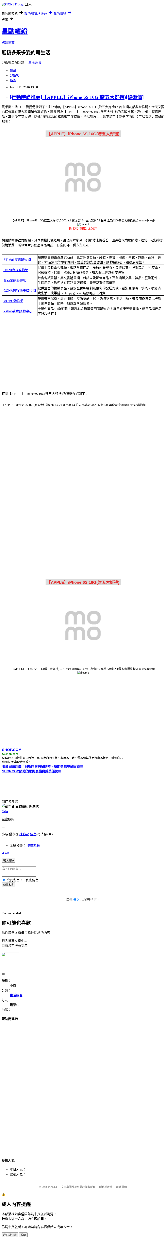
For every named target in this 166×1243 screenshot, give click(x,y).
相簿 (13, 70)
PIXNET (52, 1186)
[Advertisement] (83, 355)
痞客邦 (24, 834)
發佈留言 (8, 884)
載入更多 (8, 860)
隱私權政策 (105, 1186)
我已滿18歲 (10, 1235)
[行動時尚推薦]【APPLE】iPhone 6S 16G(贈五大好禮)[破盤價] (77, 97)
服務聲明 (121, 1186)
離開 (23, 1235)
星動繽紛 (15, 31)
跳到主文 (8, 42)
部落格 (14, 75)
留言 (33, 834)
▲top (5, 852)
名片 (13, 80)
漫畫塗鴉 (33, 845)
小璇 (5, 811)
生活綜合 (34, 62)
